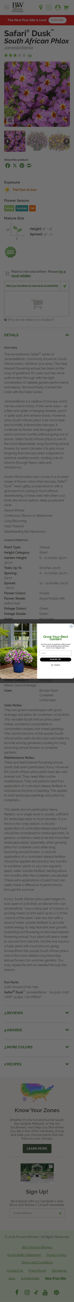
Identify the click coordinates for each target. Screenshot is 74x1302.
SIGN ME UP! (55, 659)
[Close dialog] (71, 626)
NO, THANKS (55, 665)
